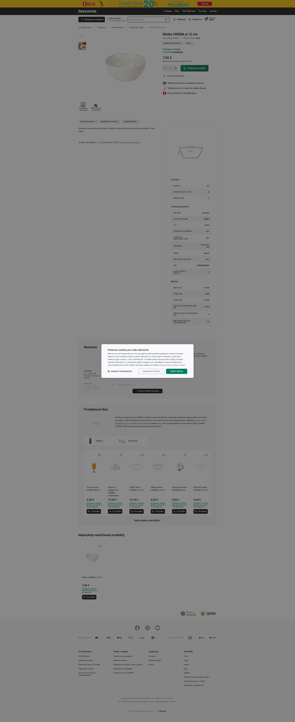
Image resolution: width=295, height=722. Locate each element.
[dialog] (147, 361)
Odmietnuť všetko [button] (151, 371)
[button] (120, 371)
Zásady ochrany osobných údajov (172, 365)
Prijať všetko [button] (176, 371)
